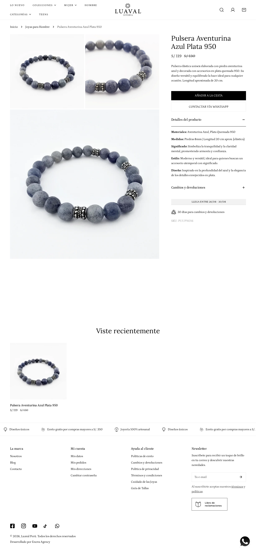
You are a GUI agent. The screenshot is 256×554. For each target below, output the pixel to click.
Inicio (14, 27)
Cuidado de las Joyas (144, 482)
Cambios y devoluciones (146, 462)
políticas (197, 491)
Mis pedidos (78, 462)
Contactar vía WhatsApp (208, 106)
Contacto (16, 469)
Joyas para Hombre (37, 27)
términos (237, 486)
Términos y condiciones (146, 475)
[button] (244, 9)
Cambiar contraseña (84, 475)
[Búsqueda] (221, 9)
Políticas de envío (142, 456)
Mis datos (77, 456)
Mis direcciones (81, 469)
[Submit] (241, 477)
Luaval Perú (28, 536)
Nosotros (16, 456)
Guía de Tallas (140, 488)
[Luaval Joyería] (128, 10)
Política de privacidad (145, 469)
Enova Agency (41, 542)
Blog (13, 462)
